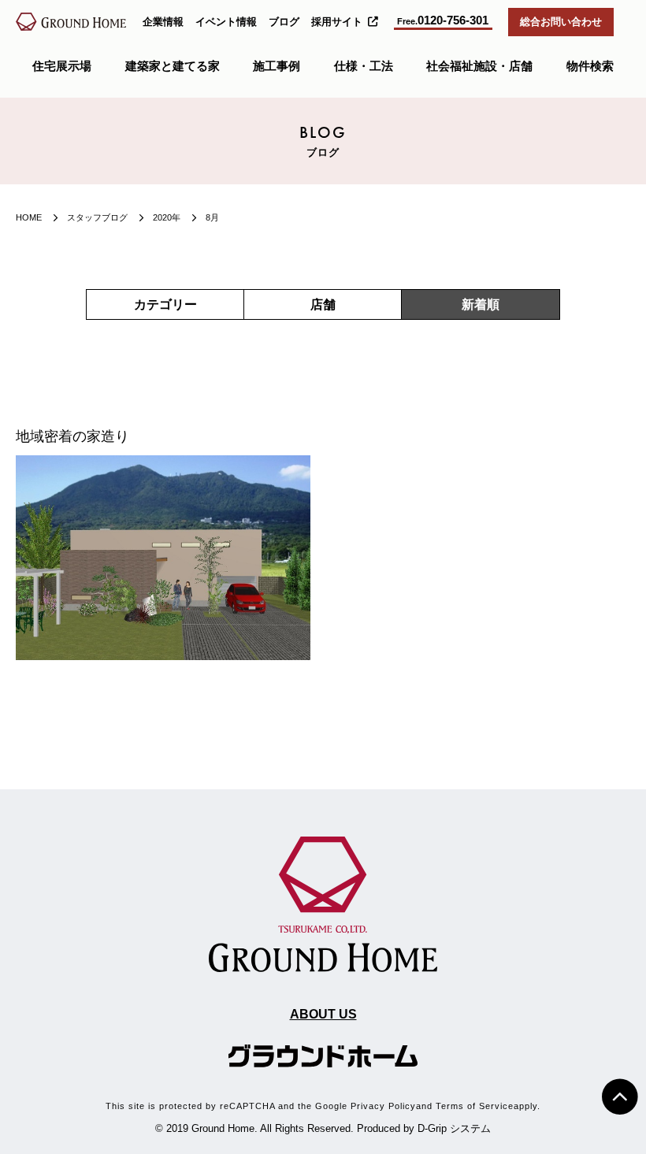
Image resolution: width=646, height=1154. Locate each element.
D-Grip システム (454, 1128)
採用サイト (336, 22)
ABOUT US (323, 1014)
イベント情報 (226, 22)
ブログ (284, 22)
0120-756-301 (442, 20)
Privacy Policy (383, 1106)
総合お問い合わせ (561, 22)
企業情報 (163, 22)
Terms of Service (475, 1106)
